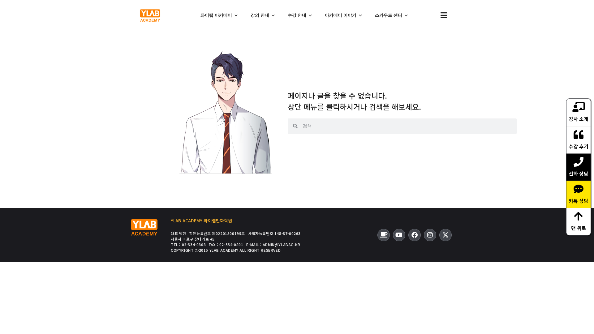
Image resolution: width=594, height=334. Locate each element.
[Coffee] (383, 235)
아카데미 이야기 (340, 15)
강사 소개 (578, 118)
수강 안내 (297, 15)
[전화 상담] (578, 162)
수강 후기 (578, 146)
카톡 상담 (578, 200)
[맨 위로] (578, 216)
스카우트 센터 (388, 15)
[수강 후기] (578, 134)
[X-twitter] (445, 235)
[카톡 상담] (578, 189)
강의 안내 (260, 15)
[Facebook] (414, 235)
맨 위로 (578, 228)
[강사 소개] (578, 107)
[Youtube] (399, 235)
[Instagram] (430, 235)
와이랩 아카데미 (216, 15)
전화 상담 (578, 173)
